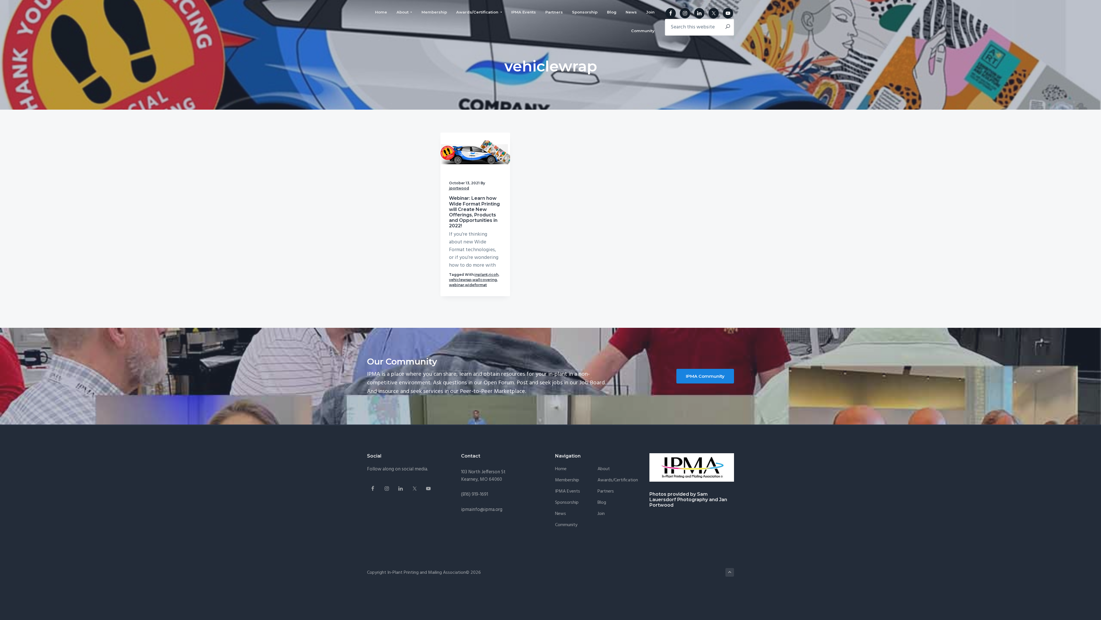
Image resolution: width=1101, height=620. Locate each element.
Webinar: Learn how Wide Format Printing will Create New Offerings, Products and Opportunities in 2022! (474, 211)
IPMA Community (705, 376)
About (604, 469)
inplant (481, 274)
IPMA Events (567, 491)
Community (566, 525)
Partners (606, 491)
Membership (567, 480)
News (560, 514)
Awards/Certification (618, 480)
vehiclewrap (460, 280)
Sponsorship (567, 502)
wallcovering (485, 280)
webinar (456, 285)
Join (601, 514)
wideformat (476, 285)
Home (561, 469)
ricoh (493, 274)
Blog (602, 502)
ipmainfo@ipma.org (481, 510)
